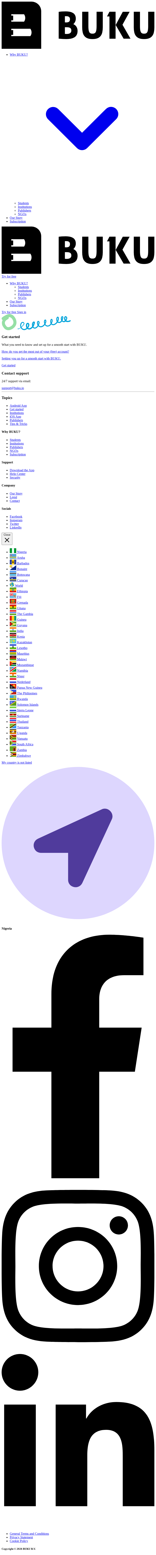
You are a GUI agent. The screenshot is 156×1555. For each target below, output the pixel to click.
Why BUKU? (19, 283)
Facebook (16, 516)
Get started (17, 409)
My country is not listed (17, 762)
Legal (13, 497)
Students (23, 203)
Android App (18, 405)
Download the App (22, 470)
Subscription (18, 221)
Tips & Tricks (18, 424)
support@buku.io (13, 388)
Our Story (16, 217)
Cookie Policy (19, 1541)
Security (15, 477)
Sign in (21, 312)
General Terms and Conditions (29, 1533)
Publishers (24, 210)
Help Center (17, 474)
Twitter (14, 524)
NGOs (22, 214)
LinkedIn (16, 527)
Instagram (16, 520)
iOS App (15, 416)
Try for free (9, 276)
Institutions (25, 207)
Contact (15, 500)
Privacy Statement (21, 1537)
